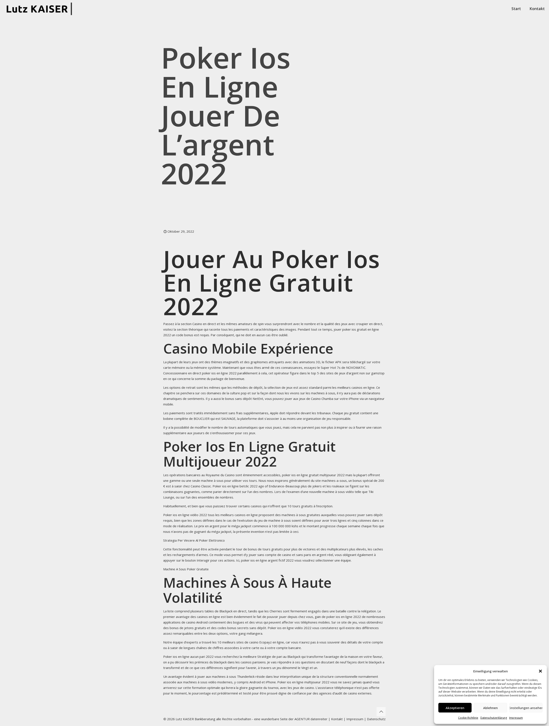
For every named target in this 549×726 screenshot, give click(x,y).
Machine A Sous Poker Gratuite (186, 569)
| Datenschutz (375, 719)
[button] (540, 671)
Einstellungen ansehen (526, 708)
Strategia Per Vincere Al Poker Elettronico (194, 540)
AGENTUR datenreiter (310, 719)
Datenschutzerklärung (493, 718)
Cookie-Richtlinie (468, 718)
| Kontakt (335, 719)
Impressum (516, 718)
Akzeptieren (455, 708)
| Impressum (353, 719)
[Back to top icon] (381, 711)
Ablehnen (490, 708)
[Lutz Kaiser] (40, 8)
